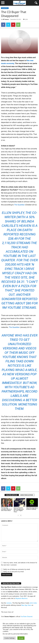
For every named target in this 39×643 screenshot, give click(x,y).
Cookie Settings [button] (10, 638)
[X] (8, 25)
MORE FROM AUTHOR (26, 495)
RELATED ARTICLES (11, 495)
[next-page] (21, 515)
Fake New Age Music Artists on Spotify (32, 508)
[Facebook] (3, 25)
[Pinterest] (13, 25)
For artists (5, 8)
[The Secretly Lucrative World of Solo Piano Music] (7, 502)
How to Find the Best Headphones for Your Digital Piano (19, 509)
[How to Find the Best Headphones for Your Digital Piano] (19, 502)
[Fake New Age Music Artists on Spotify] (32, 502)
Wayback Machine (21, 598)
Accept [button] (21, 638)
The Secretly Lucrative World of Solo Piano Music (6, 509)
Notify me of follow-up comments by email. (16, 569)
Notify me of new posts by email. (13, 571)
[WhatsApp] (18, 25)
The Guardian (19, 204)
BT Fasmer (6, 19)
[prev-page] (18, 515)
